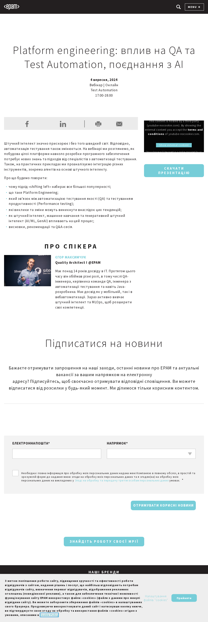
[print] (98, 124)
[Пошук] (178, 7)
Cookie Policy (49, 615)
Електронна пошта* (31, 443)
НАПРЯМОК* (117, 443)
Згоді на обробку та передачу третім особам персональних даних (122, 480)
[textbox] (151, 453)
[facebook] (27, 124)
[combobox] (151, 453)
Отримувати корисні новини (163, 505)
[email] (119, 124)
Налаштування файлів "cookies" (156, 598)
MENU (192, 7)
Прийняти (184, 598)
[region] (104, 598)
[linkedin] (63, 124)
